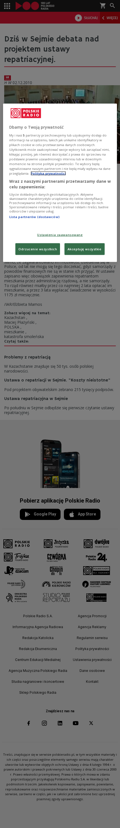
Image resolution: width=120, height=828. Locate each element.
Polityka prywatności (48, 173)
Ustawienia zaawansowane (60, 234)
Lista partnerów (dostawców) (34, 217)
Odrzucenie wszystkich (37, 249)
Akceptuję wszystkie (85, 249)
